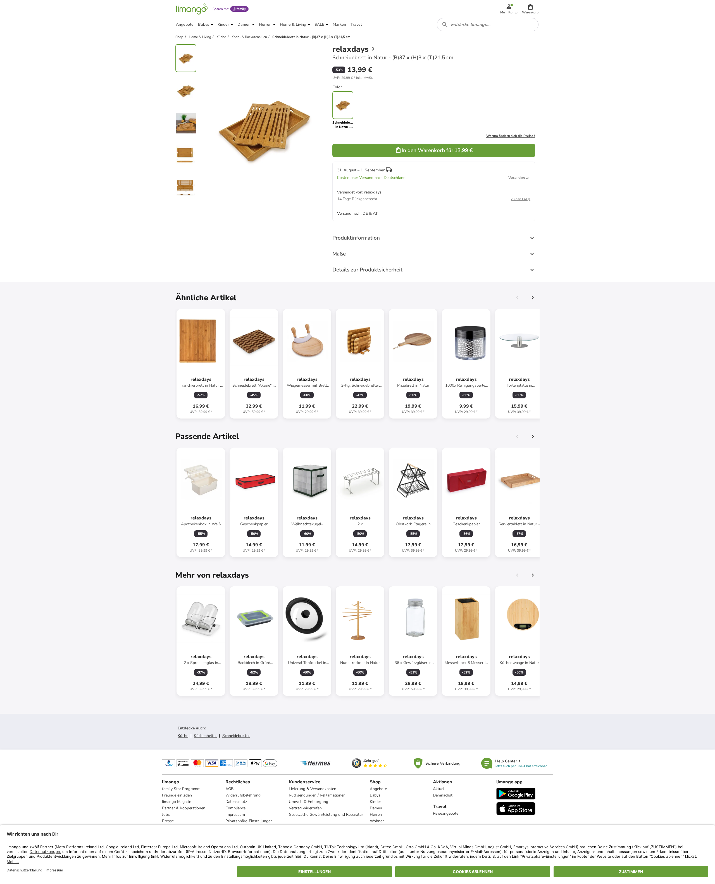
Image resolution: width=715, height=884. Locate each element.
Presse (168, 821)
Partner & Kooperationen (183, 808)
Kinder (375, 801)
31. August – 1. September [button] (361, 170)
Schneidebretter (236, 735)
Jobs (166, 814)
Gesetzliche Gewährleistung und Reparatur (326, 814)
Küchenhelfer (205, 735)
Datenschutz (236, 801)
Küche (183, 735)
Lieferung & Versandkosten (312, 788)
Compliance (235, 808)
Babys (375, 795)
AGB (229, 788)
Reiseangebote (445, 813)
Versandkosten (519, 177)
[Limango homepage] (192, 9)
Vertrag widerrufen (305, 808)
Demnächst (442, 795)
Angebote (378, 788)
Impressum (235, 814)
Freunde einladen (177, 795)
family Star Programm (181, 788)
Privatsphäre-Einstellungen (249, 821)
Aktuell (439, 788)
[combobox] (488, 24)
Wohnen (377, 821)
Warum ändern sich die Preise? (510, 136)
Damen (376, 808)
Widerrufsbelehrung (243, 795)
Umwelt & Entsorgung (308, 801)
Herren (376, 814)
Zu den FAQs (520, 199)
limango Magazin (176, 801)
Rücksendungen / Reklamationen (317, 795)
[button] (530, 9)
